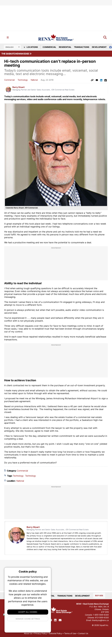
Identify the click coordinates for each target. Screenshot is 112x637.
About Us (28, 633)
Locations (32, 47)
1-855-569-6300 (101, 615)
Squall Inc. (104, 625)
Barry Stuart (18, 87)
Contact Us (83, 633)
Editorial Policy (55, 633)
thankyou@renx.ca (100, 620)
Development (99, 47)
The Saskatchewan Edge (15, 53)
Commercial (49, 47)
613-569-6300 (102, 617)
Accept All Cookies (27, 612)
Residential (65, 47)
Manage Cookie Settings (28, 619)
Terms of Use (70, 633)
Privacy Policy (40, 633)
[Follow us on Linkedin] (55, 620)
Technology (23, 80)
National (34, 80)
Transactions (81, 47)
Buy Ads (99, 595)
